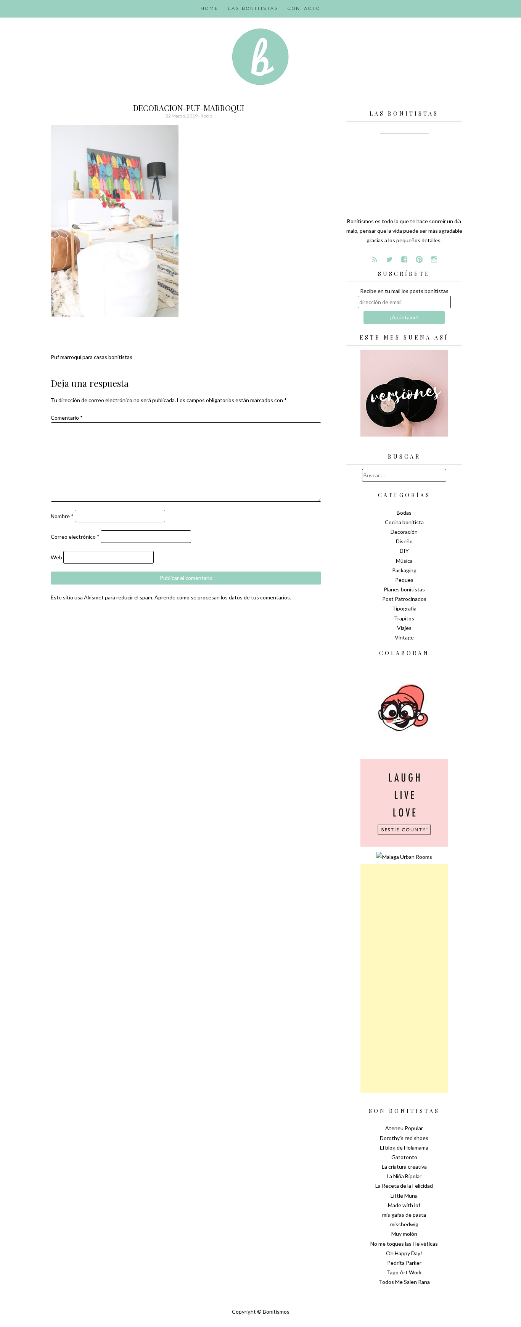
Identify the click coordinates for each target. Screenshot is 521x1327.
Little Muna (404, 1195)
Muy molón (404, 1233)
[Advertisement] (404, 978)
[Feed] (374, 259)
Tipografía (404, 608)
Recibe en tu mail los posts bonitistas (404, 291)
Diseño (404, 541)
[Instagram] (434, 259)
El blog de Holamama (404, 1147)
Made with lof (404, 1205)
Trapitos (404, 618)
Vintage (404, 637)
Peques (404, 580)
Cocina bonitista (404, 522)
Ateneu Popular (404, 1128)
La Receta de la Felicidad (404, 1185)
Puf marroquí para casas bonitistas (91, 357)
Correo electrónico (75, 536)
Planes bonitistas (404, 589)
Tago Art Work (404, 1272)
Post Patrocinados (404, 599)
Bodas (404, 512)
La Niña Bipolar (404, 1176)
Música (404, 560)
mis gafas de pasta (404, 1214)
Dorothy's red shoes (404, 1138)
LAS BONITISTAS (253, 8)
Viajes (404, 628)
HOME (210, 8)
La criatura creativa (404, 1166)
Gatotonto (404, 1157)
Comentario (67, 417)
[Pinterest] (419, 259)
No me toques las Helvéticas (404, 1243)
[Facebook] (404, 259)
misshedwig (404, 1224)
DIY (404, 551)
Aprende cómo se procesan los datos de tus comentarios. (222, 597)
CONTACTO (304, 8)
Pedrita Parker (404, 1262)
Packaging (404, 570)
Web (56, 557)
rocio (206, 116)
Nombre (62, 516)
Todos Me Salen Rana (404, 1282)
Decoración (404, 531)
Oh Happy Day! (404, 1253)
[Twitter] (389, 259)
